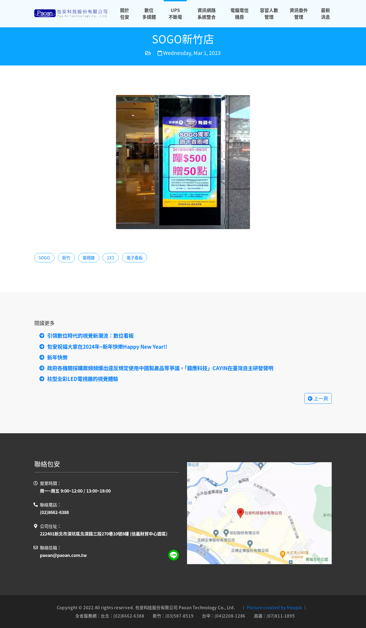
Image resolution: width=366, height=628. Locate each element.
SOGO (44, 257)
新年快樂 (57, 357)
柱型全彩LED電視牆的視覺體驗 (82, 379)
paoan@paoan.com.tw (63, 555)
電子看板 (134, 257)
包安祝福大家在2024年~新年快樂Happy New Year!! (107, 346)
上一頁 (320, 398)
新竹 (66, 257)
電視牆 (89, 257)
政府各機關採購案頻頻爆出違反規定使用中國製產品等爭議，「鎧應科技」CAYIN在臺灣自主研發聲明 (160, 368)
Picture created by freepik (274, 607)
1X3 (110, 257)
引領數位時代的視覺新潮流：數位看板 (90, 335)
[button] (149, 13)
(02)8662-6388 (54, 512)
